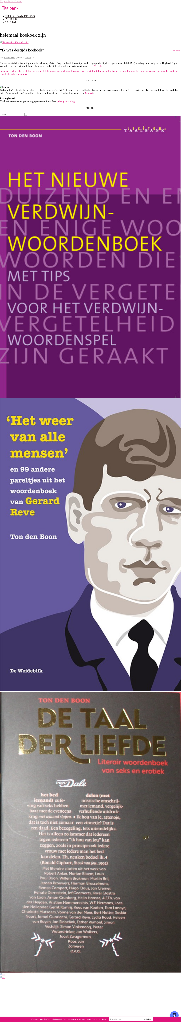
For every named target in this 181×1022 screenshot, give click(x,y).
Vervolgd (98, 66)
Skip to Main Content (11, 1)
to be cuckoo (17, 74)
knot (94, 71)
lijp (137, 71)
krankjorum (129, 71)
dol (44, 71)
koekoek (102, 71)
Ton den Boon (9, 58)
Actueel (28, 58)
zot (26, 74)
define (29, 71)
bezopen (4, 71)
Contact (89, 93)
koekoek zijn (114, 71)
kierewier (75, 71)
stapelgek (4, 74)
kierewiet (86, 71)
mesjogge (150, 71)
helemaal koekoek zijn (58, 71)
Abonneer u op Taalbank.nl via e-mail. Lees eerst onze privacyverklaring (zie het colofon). (68, 1019)
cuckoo (13, 71)
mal (142, 71)
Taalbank (10, 7)
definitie (37, 71)
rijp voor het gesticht (167, 71)
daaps (21, 71)
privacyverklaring (66, 101)
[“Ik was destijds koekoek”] (14, 42)
